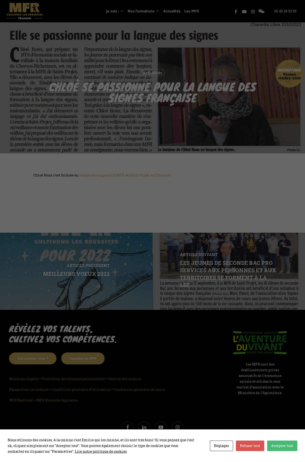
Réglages (221, 445)
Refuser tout (250, 445)
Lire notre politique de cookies (101, 451)
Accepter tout (282, 445)
